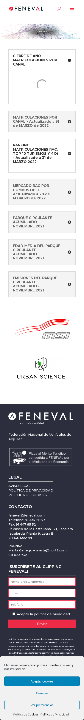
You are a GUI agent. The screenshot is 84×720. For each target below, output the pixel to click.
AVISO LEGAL (19, 486)
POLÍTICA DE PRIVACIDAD (30, 490)
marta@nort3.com (51, 550)
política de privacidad (52, 614)
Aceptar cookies (42, 681)
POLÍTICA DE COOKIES (27, 495)
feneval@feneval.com (26, 515)
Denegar (42, 693)
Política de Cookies (25, 714)
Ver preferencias (42, 705)
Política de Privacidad (54, 714)
